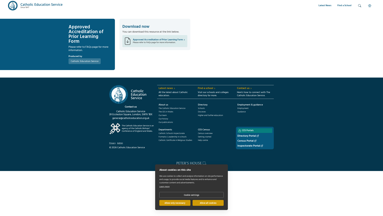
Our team (163, 115)
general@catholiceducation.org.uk (130, 118)
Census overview (205, 133)
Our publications (166, 122)
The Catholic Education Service (172, 108)
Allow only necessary (175, 203)
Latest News (325, 6)
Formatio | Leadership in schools (173, 137)
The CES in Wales (166, 112)
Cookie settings (191, 195)
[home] (35, 5)
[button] (370, 5)
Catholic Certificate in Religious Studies (175, 140)
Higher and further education (210, 115)
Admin (120, 143)
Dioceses (202, 112)
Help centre (203, 140)
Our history (163, 119)
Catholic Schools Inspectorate (172, 133)
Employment (243, 108)
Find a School (344, 6)
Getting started (204, 137)
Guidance (241, 112)
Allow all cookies (208, 203)
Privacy (112, 143)
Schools (201, 108)
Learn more (164, 186)
